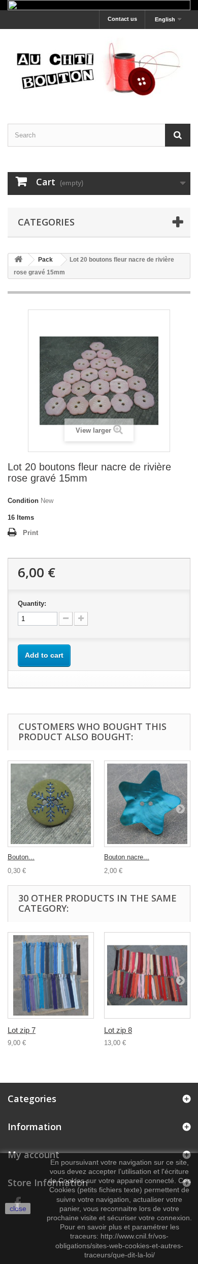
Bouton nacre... (126, 857)
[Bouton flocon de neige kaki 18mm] (51, 804)
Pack (45, 259)
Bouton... (21, 857)
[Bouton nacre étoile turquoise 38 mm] (147, 804)
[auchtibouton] (99, 67)
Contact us (122, 19)
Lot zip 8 (118, 1030)
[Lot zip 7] (51, 975)
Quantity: (32, 603)
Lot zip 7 (22, 1030)
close (18, 1208)
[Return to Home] (18, 260)
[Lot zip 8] (147, 975)
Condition (23, 500)
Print (30, 533)
